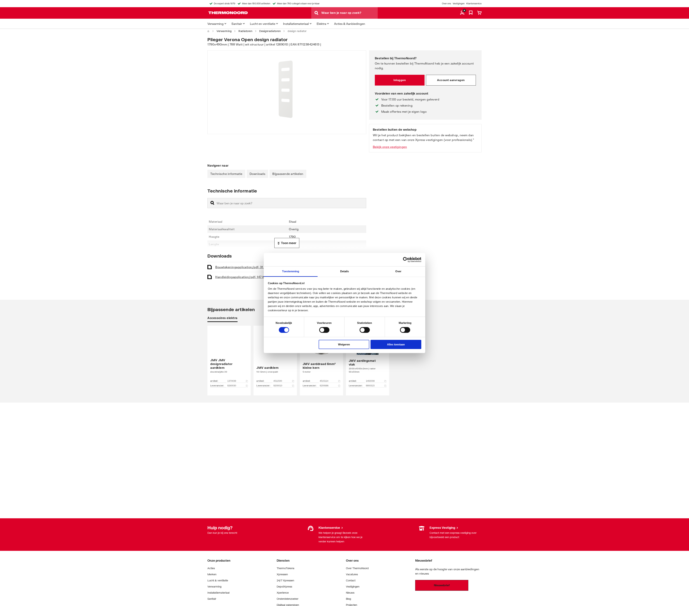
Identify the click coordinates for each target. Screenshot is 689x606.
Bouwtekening (241, 267)
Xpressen (282, 574)
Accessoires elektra (222, 318)
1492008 (370, 381)
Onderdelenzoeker (287, 598)
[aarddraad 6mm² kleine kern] (321, 355)
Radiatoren (245, 31)
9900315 (370, 385)
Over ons (446, 3)
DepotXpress (284, 586)
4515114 (324, 381)
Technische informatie (226, 173)
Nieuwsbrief (442, 585)
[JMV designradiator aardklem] (229, 355)
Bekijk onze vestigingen (390, 146)
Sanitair (211, 598)
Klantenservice (474, 3)
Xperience (283, 592)
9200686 (324, 385)
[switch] (324, 330)
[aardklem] (275, 355)
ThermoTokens (285, 568)
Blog (348, 598)
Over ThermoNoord (357, 568)
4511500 (277, 381)
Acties (211, 568)
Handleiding (240, 277)
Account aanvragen (451, 80)
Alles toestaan (396, 344)
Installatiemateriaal (218, 592)
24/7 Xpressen (285, 580)
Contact (350, 580)
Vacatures (352, 574)
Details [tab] (344, 271)
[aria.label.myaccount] (462, 13)
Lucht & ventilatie (217, 580)
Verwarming (224, 31)
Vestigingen (459, 3)
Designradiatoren (270, 31)
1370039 (231, 381)
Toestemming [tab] (290, 271)
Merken (211, 574)
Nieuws (350, 592)
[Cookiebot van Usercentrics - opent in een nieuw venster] (405, 259)
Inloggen (399, 80)
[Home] (208, 31)
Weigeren (344, 344)
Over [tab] (398, 271)
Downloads (257, 173)
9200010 (277, 385)
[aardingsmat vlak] (367, 355)
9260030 (231, 385)
